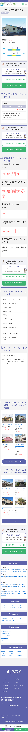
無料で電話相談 (7, 730)
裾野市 (22, 584)
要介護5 (3, 655)
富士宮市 (14, 584)
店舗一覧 (5, 691)
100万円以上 (12, 620)
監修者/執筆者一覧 (18, 685)
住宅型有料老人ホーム (6, 633)
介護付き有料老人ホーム (6, 631)
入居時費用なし (4, 618)
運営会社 (2, 715)
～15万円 (11, 605)
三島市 (6, 584)
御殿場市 (19, 584)
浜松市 (2, 576)
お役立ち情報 (6, 685)
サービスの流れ (6, 682)
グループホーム (4, 638)
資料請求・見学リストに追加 (14, 79)
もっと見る (14, 521)
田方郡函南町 (22, 586)
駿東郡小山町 (16, 586)
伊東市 (15, 591)
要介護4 (19, 653)
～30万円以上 (20, 607)
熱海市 (2, 591)
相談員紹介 (16, 688)
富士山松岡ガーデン (6, 488)
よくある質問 (6, 688)
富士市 (10, 584)
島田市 (6, 571)
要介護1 (19, 651)
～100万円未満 (4, 620)
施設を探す (16, 679)
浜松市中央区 (8, 576)
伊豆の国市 (7, 591)
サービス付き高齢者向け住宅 (7, 635)
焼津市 (24, 569)
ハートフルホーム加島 (20, 488)
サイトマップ (8, 715)
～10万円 (3, 605)
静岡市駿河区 (13, 569)
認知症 (10, 655)
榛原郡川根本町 (23, 571)
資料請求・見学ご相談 (21, 729)
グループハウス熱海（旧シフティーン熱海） (19, 446)
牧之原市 (10, 571)
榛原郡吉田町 (16, 571)
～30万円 (11, 618)
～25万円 (3, 607)
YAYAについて (6, 679)
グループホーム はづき (7, 424)
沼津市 (2, 584)
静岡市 (2, 569)
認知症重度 (20, 655)
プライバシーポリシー (9, 717)
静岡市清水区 (19, 569)
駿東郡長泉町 (9, 586)
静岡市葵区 (7, 569)
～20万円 (19, 605)
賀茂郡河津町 (14, 593)
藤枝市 (2, 571)
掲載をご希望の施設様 (16, 715)
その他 (2, 640)
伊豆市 (12, 591)
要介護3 (11, 653)
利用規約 (2, 717)
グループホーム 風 (19, 507)
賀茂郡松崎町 (20, 593)
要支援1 (3, 651)
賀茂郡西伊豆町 (7, 593)
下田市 (19, 591)
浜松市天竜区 (20, 576)
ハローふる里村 (5, 444)
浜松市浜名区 (14, 576)
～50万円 (19, 618)
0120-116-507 (14, 71)
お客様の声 (16, 682)
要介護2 (3, 653)
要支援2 (11, 651)
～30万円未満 (12, 607)
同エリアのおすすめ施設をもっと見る (14, 461)
